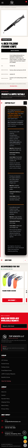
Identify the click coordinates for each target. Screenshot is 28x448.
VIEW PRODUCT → (12, 300)
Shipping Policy (5, 402)
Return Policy (4, 405)
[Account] (21, 3)
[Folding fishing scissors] (12, 280)
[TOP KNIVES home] (12, 2)
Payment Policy (5, 398)
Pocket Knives (5, 363)
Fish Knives (14, 7)
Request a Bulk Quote (8, 326)
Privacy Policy (5, 409)
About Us (3, 391)
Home (2, 7)
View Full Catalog (6, 381)
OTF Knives (4, 360)
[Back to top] (25, 445)
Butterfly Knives (5, 377)
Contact (3, 395)
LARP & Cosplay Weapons (8, 373)
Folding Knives (5, 367)
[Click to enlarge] (3, 33)
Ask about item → (14, 86)
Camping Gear (7, 7)
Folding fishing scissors (9, 291)
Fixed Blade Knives (6, 370)
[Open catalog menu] (2, 2)
